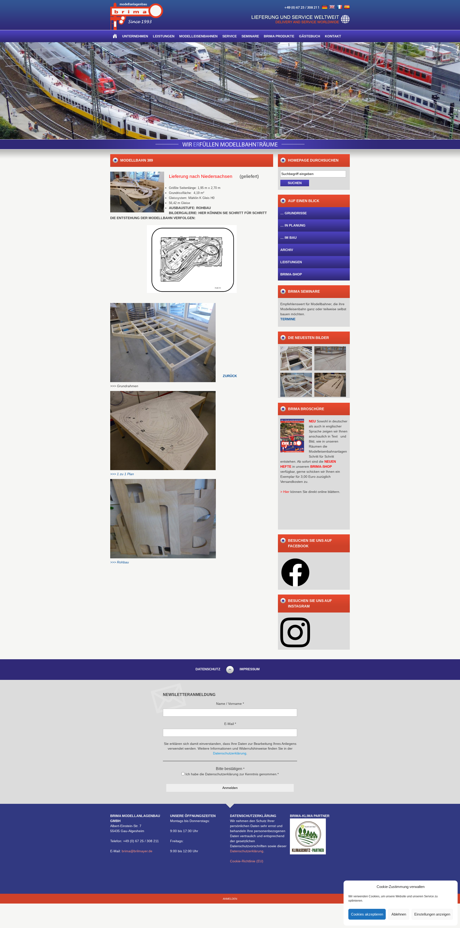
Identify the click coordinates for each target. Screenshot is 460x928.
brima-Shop (291, 274)
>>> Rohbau (119, 562)
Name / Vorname (230, 704)
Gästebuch (309, 36)
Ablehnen (398, 914)
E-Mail (230, 724)
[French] (339, 7)
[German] (325, 7)
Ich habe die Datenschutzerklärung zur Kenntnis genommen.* (231, 774)
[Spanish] (347, 7)
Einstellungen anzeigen (432, 914)
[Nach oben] (230, 673)
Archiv (286, 250)
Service (229, 36)
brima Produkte (279, 36)
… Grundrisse (293, 213)
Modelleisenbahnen (198, 36)
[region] (230, 90)
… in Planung (292, 225)
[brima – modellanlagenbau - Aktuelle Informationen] (136, 29)
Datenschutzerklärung (246, 851)
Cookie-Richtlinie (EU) (246, 861)
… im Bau (288, 237)
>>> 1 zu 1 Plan (122, 474)
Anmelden (230, 898)
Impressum (250, 669)
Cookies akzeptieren (367, 914)
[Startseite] (115, 36)
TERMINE (287, 319)
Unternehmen (135, 36)
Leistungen (163, 36)
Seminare (250, 36)
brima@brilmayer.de (137, 851)
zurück (230, 376)
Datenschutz (208, 669)
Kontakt (333, 36)
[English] (332, 7)
